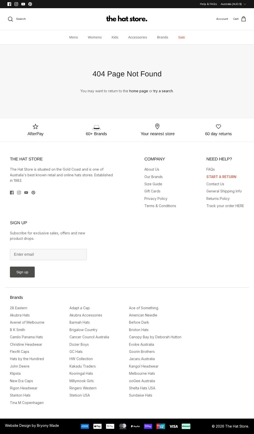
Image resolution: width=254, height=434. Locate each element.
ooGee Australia (142, 381)
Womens (95, 37)
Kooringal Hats (81, 373)
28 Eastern (18, 308)
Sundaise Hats (140, 395)
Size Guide (153, 184)
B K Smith (17, 330)
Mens (73, 37)
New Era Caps (21, 381)
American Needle (143, 315)
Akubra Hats (20, 315)
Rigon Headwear (23, 388)
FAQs (210, 169)
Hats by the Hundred (27, 359)
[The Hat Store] (127, 19)
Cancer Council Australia (89, 337)
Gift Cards (152, 191)
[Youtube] (23, 4)
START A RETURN (221, 177)
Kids (115, 37)
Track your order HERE (225, 206)
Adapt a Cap (79, 308)
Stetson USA (79, 395)
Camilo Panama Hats (26, 337)
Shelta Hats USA (142, 388)
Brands (162, 37)
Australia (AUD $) (231, 3)
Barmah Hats (79, 322)
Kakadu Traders (82, 366)
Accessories (137, 37)
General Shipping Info (224, 191)
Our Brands (153, 177)
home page (138, 91)
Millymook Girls (81, 381)
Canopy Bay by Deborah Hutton (155, 337)
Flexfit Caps (19, 351)
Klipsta (15, 373)
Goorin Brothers (142, 351)
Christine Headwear (26, 344)
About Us (151, 169)
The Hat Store (236, 426)
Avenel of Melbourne (27, 322)
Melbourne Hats (142, 373)
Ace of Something (143, 308)
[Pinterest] (30, 4)
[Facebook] (9, 4)
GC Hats (76, 351)
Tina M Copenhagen (27, 403)
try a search (163, 91)
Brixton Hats (139, 330)
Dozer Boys (79, 344)
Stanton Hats (20, 395)
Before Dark (139, 322)
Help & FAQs (208, 4)
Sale (181, 37)
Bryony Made (48, 425)
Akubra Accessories (85, 315)
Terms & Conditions (160, 206)
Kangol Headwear (144, 366)
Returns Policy (218, 198)
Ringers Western (82, 388)
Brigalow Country (83, 330)
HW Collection (81, 359)
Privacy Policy (155, 198)
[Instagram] (16, 4)
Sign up (22, 272)
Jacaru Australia (142, 359)
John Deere (20, 366)
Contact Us (215, 184)
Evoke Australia (141, 344)
